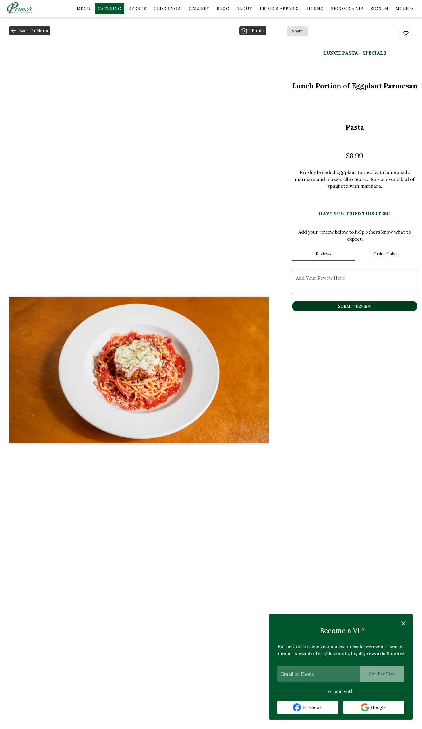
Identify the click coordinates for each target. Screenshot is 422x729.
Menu (84, 8)
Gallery (199, 8)
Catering (109, 8)
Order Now (168, 8)
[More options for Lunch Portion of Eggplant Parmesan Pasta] (406, 33)
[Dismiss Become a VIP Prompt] (403, 623)
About (245, 8)
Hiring (315, 8)
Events (137, 8)
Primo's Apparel (280, 8)
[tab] (323, 254)
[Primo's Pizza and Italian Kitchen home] (30, 8)
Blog (223, 8)
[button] (405, 8)
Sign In (379, 8)
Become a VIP (347, 8)
